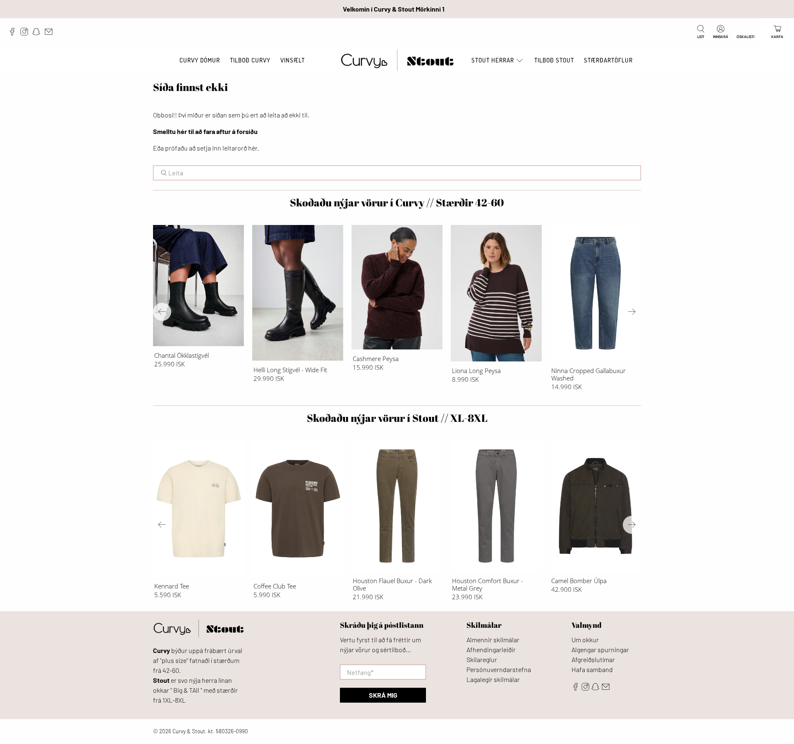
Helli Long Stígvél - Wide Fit (290, 369)
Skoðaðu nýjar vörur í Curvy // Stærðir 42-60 (397, 202)
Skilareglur (481, 659)
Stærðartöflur (608, 60)
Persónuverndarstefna (498, 669)
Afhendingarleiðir (491, 649)
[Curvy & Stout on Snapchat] (38, 33)
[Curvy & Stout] (397, 61)
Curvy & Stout (188, 731)
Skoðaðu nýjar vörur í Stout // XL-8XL (397, 418)
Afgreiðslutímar (593, 659)
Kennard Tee (171, 586)
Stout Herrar (492, 60)
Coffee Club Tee (275, 586)
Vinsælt (292, 60)
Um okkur (585, 640)
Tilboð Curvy (250, 60)
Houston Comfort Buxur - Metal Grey (487, 584)
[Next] (632, 312)
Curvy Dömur (199, 60)
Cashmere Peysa (376, 358)
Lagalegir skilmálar (493, 679)
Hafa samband (592, 669)
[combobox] (397, 172)
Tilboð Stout (554, 60)
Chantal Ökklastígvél (181, 355)
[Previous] (162, 312)
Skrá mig (383, 695)
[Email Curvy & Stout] (51, 33)
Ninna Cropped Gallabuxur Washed (588, 374)
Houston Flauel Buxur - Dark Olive (392, 584)
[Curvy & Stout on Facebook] (14, 33)
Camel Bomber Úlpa (579, 580)
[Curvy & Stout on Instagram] (26, 33)
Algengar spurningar (600, 649)
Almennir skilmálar (492, 640)
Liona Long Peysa (476, 370)
